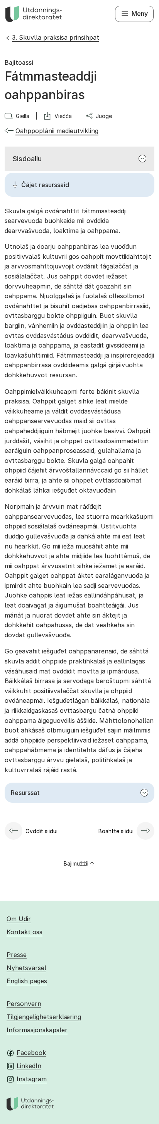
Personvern (24, 1004)
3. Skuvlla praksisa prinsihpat (55, 37)
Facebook (31, 1052)
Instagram (32, 1079)
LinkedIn (29, 1066)
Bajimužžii (76, 863)
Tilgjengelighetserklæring (44, 1017)
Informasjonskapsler (37, 1030)
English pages (27, 981)
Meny (140, 13)
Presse (17, 955)
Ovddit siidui (41, 831)
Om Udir (19, 919)
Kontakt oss (24, 932)
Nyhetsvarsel (26, 968)
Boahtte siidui (116, 831)
